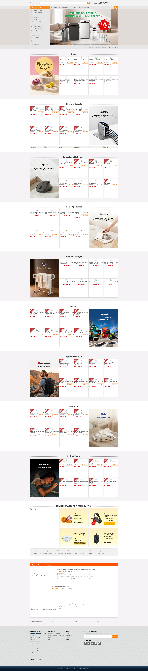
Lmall (49, 639)
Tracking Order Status (35, 641)
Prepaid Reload (66, 7)
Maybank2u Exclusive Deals (54, 633)
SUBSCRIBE (115, 636)
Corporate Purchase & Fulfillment (38, 633)
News (67, 639)
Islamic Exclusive (55, 7)
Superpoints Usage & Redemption (37, 652)
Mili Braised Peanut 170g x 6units (60, 586)
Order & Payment (34, 643)
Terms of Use (69, 635)
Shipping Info (33, 646)
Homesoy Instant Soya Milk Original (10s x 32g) (71, 604)
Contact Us (68, 633)
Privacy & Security (34, 650)
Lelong (49, 637)
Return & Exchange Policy (35, 648)
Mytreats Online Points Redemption (56, 635)
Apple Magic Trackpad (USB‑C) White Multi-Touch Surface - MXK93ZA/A (76, 569)
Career (67, 637)
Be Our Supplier (33, 635)
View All (111, 552)
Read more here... (113, 565)
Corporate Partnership (35, 637)
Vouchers (73, 7)
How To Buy (32, 639)
